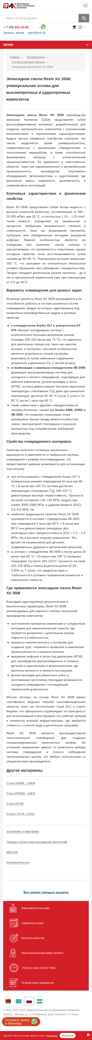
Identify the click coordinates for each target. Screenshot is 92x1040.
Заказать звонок (13, 32)
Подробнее (52, 1035)
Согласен (67, 1035)
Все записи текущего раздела (46, 892)
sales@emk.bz (36, 32)
